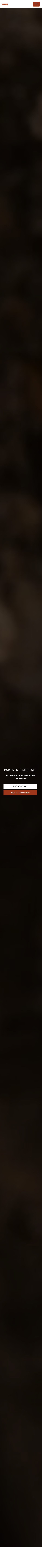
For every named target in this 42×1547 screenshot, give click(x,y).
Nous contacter (20, 792)
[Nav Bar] (36, 4)
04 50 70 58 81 (20, 786)
